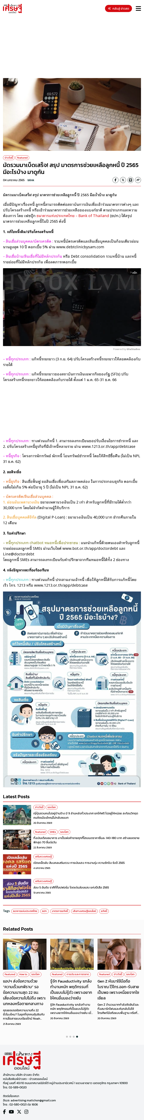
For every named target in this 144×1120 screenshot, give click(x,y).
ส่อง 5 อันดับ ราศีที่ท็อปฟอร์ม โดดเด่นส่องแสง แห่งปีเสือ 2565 (71, 887)
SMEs (53, 832)
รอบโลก (51, 807)
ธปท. (44, 911)
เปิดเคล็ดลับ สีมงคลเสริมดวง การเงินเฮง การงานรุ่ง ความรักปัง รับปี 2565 (79, 862)
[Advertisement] (73, 46)
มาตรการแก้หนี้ (60, 911)
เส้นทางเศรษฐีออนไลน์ (84, 911)
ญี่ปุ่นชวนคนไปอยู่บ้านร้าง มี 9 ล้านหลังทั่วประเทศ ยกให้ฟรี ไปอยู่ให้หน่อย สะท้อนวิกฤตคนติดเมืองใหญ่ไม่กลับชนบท (85, 815)
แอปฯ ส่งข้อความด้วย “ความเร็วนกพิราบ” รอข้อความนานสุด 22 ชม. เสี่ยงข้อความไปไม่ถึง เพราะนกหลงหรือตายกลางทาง (24, 992)
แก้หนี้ (104, 911)
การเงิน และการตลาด (78, 974)
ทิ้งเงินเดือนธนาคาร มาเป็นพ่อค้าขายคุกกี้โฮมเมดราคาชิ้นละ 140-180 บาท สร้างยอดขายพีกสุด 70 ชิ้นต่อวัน (86, 840)
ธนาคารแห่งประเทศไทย (25, 911)
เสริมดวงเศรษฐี (43, 857)
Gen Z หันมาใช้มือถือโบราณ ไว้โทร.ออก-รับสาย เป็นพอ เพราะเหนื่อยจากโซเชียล (118, 989)
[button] (67, 1037)
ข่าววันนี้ (9, 158)
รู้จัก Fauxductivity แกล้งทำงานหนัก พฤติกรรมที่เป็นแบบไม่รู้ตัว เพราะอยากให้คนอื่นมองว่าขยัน (71, 989)
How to (23, 974)
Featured (22, 158)
